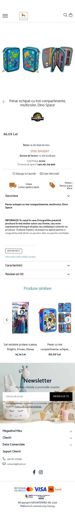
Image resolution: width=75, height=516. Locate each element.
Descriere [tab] (11, 195)
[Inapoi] (2, 102)
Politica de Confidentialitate (28, 407)
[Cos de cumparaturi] (70, 15)
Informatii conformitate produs (20, 257)
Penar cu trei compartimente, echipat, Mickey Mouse (54, 347)
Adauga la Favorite (25, 174)
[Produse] (6, 16)
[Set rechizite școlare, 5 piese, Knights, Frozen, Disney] (20, 318)
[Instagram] (41, 473)
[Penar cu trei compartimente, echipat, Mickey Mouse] (54, 318)
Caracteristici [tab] (13, 265)
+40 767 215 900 (14, 459)
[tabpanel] (37, 60)
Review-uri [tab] (14, 274)
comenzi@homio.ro (16, 464)
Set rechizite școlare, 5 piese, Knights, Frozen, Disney (20, 347)
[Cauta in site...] (65, 15)
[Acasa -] (24, 16)
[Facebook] (34, 473)
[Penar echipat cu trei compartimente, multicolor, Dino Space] (37, 60)
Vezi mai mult (13, 250)
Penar (8, 205)
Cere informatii (51, 174)
